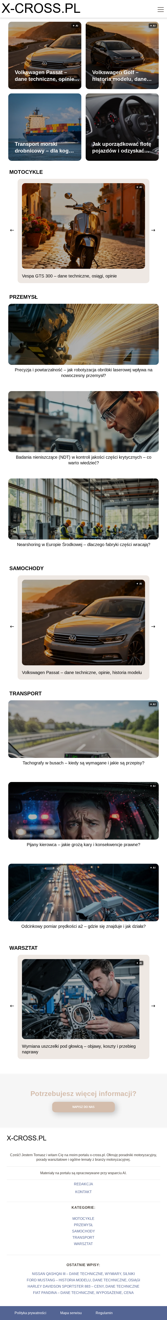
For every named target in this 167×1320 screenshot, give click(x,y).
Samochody (26, 568)
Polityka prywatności (30, 1313)
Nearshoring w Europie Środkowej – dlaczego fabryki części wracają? (83, 544)
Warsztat (23, 948)
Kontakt (83, 1192)
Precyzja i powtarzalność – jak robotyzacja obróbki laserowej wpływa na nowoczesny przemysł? (83, 372)
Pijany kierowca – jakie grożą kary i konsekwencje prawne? (83, 844)
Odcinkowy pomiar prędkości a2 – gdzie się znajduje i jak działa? (83, 926)
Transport (25, 693)
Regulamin (104, 1313)
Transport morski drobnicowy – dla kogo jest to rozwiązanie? (43, 147)
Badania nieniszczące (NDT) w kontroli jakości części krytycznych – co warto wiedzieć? (83, 460)
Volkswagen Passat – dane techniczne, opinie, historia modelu (45, 75)
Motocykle (26, 172)
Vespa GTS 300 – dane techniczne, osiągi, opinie (69, 276)
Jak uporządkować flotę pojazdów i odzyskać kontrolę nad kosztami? (121, 147)
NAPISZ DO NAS (83, 1107)
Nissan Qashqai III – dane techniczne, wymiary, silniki (83, 1274)
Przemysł (23, 297)
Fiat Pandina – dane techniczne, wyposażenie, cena (83, 1293)
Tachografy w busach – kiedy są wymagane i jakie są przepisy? (83, 762)
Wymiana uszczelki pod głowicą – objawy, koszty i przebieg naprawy (79, 1049)
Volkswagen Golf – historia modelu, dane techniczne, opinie (119, 75)
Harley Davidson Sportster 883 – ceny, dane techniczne (83, 1286)
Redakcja (83, 1184)
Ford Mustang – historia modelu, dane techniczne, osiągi (83, 1280)
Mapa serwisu (71, 1313)
